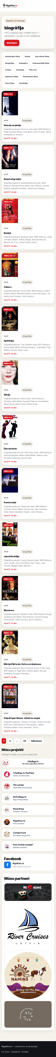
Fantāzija (20, 70)
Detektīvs (23, 63)
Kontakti (25, 1052)
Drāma (8, 70)
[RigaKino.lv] (10, 6)
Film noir (33, 70)
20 (24, 741)
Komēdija (23, 83)
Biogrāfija (9, 63)
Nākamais (36, 741)
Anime (27, 56)
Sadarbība (15, 1052)
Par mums (6, 1052)
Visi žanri (12, 43)
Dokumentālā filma (41, 63)
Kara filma (9, 83)
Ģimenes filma (11, 77)
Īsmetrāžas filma (30, 77)
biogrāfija (27, 120)
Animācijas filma (12, 56)
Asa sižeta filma (42, 56)
